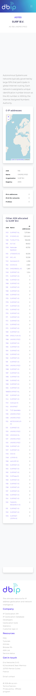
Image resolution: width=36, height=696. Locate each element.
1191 (7, 362)
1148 (7, 457)
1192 (7, 358)
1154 (7, 498)
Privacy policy (8, 689)
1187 (7, 373)
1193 (7, 354)
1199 (7, 336)
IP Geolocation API (11, 614)
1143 (7, 403)
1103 (7, 232)
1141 (7, 410)
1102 (7, 269)
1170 (7, 309)
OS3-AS (12, 454)
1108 (7, 446)
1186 (7, 377)
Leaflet (13, 159)
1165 (7, 465)
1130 (7, 431)
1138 (7, 418)
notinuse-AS (14, 403)
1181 (7, 287)
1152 (7, 265)
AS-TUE (12, 244)
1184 (7, 388)
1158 (7, 487)
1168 (7, 283)
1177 (7, 306)
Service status (9, 653)
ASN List (6, 650)
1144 (7, 399)
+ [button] (8, 117)
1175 (7, 328)
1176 (7, 313)
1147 (7, 257)
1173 (7, 276)
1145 (7, 261)
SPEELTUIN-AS (15, 336)
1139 (7, 414)
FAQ (4, 638)
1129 (7, 435)
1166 (7, 461)
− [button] (8, 119)
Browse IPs (7, 647)
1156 (7, 495)
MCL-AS (13, 257)
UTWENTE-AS (15, 254)
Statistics (7, 626)
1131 (7, 428)
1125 (7, 443)
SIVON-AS (13, 265)
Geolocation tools (10, 623)
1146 (7, 454)
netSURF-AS (14, 461)
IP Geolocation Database (13, 617)
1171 (7, 317)
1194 (7, 351)
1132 (7, 421)
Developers (8, 620)
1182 (7, 280)
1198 (7, 339)
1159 (7, 484)
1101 (7, 236)
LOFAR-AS (13, 457)
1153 (7, 502)
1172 (7, 321)
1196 (7, 343)
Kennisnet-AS (14, 261)
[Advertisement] (18, 55)
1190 (7, 365)
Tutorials (6, 641)
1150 (7, 512)
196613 (8, 392)
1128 (7, 240)
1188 (7, 369)
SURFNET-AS (14, 272)
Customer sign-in (10, 629)
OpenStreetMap (20, 159)
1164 (7, 469)
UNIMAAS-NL (15, 435)
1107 (7, 450)
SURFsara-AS (14, 476)
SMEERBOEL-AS (16, 269)
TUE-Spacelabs (15, 410)
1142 (7, 406)
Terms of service (9, 686)
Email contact (9, 676)
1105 (7, 516)
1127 (7, 439)
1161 (7, 244)
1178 (7, 302)
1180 (7, 295)
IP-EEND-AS (14, 236)
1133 (7, 254)
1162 (7, 476)
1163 (7, 472)
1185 (7, 380)
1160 (7, 480)
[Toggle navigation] (31, 6)
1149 (7, 272)
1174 (7, 324)
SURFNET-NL (14, 232)
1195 (7, 347)
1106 (7, 247)
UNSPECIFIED (15, 339)
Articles (6, 644)
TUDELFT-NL (14, 240)
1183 (7, 332)
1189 (7, 384)
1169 (7, 291)
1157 (7, 491)
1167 (7, 395)
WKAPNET (14, 406)
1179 (7, 298)
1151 (7, 508)
